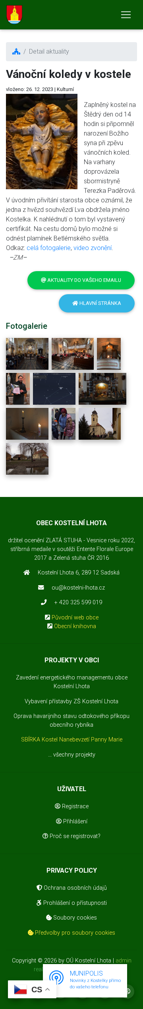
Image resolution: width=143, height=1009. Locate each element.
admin (123, 960)
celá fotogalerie (49, 248)
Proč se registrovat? (74, 836)
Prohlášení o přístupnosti (74, 903)
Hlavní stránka (99, 303)
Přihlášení (74, 821)
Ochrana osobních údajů (74, 888)
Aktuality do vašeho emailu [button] (83, 280)
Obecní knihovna (75, 626)
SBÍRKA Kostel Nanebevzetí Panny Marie (71, 739)
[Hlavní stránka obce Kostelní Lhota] (14, 14)
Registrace (74, 806)
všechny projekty (74, 754)
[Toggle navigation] (126, 14)
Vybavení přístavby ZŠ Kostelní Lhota (71, 701)
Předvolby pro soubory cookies (74, 932)
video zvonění (92, 248)
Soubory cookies (74, 917)
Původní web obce (75, 617)
